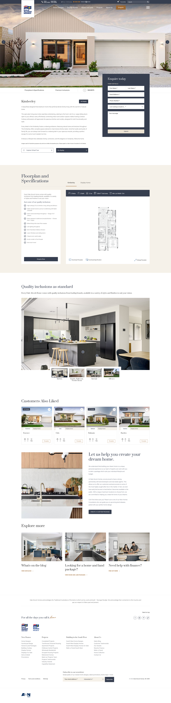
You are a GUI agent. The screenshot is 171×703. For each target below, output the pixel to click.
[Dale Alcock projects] (37, 627)
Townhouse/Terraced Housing (51, 643)
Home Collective (99, 652)
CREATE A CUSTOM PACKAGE (100, 512)
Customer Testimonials (101, 643)
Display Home (85, 183)
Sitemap (45, 678)
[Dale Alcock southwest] (25, 627)
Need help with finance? (125, 566)
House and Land (87, 8)
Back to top (146, 612)
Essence (26, 433)
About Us (109, 8)
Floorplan (46, 441)
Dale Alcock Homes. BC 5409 (141, 679)
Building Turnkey (26, 648)
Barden (123, 433)
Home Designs (58, 8)
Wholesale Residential (49, 650)
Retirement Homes (48, 655)
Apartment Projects (48, 646)
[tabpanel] (85, 334)
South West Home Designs (74, 641)
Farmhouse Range (27, 643)
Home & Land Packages (29, 646)
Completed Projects (48, 641)
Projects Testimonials (49, 659)
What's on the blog (33, 566)
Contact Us (97, 655)
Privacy (23, 679)
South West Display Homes (74, 643)
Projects (99, 8)
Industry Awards (47, 661)
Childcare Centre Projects (50, 648)
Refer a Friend (98, 650)
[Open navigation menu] (148, 7)
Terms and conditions (34, 679)
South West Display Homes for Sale (77, 646)
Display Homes (72, 8)
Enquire (121, 7)
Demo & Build (25, 655)
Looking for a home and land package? (84, 568)
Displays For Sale (26, 652)
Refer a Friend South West (74, 648)
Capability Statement (48, 664)
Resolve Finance (99, 648)
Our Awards (97, 646)
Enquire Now (41, 259)
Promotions (25, 657)
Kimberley (71, 183)
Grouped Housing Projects (50, 652)
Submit (126, 131)
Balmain (91, 433)
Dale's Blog (97, 641)
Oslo (57, 433)
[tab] (59, 374)
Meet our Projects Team (49, 657)
